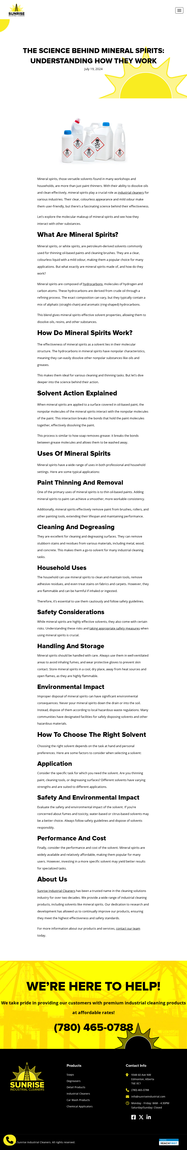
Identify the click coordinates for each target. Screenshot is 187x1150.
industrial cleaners (131, 192)
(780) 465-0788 (93, 1027)
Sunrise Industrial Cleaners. (34, 1142)
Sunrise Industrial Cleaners (56, 891)
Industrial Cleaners (78, 1093)
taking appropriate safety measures (114, 628)
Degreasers (74, 1081)
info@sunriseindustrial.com (148, 1096)
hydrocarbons (93, 284)
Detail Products (76, 1087)
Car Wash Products (78, 1100)
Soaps (70, 1074)
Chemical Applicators (80, 1106)
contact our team (128, 928)
